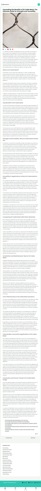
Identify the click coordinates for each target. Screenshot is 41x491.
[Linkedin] (10, 49)
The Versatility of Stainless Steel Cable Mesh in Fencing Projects (17, 421)
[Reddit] (12, 49)
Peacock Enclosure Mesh (7, 454)
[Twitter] (5, 49)
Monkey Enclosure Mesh (7, 461)
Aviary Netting (5, 447)
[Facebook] (3, 49)
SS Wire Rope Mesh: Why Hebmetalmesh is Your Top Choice (16, 420)
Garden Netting (6, 474)
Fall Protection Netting (7, 470)
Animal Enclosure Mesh (7, 449)
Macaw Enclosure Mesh (7, 453)
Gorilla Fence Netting (7, 460)
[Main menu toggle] (39, 4)
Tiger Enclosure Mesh (7, 467)
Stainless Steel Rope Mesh (8, 468)
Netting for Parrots (6, 451)
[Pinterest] (7, 49)
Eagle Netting (5, 456)
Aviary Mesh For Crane (7, 472)
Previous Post (8, 437)
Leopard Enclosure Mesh (7, 463)
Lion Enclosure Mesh (7, 465)
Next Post (33, 437)
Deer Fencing (5, 458)
